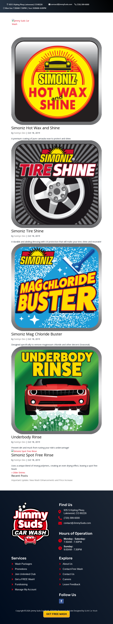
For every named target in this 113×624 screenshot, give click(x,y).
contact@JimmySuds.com (61, 4)
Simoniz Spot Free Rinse (32, 455)
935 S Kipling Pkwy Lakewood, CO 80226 (25, 4)
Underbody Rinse (26, 437)
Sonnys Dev (19, 132)
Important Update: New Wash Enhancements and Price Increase (42, 480)
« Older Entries (18, 472)
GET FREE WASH (56, 614)
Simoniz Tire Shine (27, 231)
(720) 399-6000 (82, 4)
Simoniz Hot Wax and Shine (35, 127)
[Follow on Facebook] (61, 601)
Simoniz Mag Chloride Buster (36, 334)
